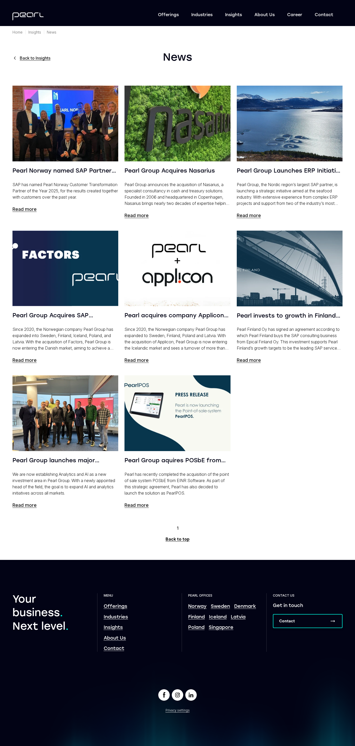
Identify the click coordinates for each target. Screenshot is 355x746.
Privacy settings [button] (178, 710)
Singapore (221, 627)
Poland (196, 627)
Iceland (218, 617)
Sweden (220, 606)
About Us (264, 15)
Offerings (168, 15)
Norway (197, 606)
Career (294, 15)
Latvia (238, 617)
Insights (233, 15)
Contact (324, 15)
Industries (202, 15)
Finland (196, 617)
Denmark (245, 606)
